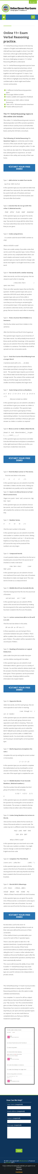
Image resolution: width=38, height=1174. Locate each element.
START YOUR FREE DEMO (20, 167)
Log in (33, 2)
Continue (19, 1172)
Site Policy (19, 1169)
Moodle (8, 1162)
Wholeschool (23, 1161)
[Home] (19, 9)
